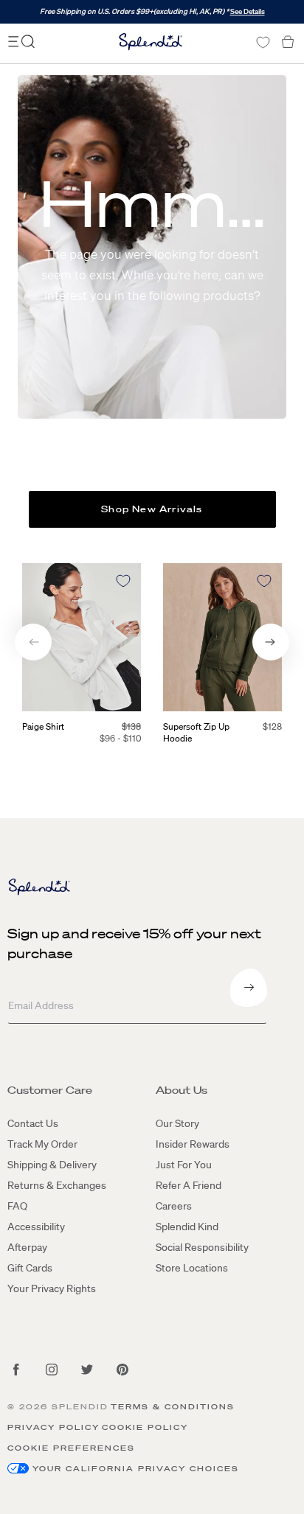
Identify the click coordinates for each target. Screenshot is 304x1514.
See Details (247, 11)
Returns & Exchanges (56, 1185)
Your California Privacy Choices (135, 1468)
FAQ (17, 1206)
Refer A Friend (188, 1185)
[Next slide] (270, 642)
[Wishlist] (263, 42)
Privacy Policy (53, 1427)
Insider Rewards (192, 1144)
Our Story (177, 1123)
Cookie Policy (145, 1427)
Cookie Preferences (71, 1448)
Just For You (184, 1164)
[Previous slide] (33, 642)
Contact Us (32, 1123)
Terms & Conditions (173, 1406)
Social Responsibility (202, 1247)
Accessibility (36, 1226)
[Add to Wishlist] (123, 581)
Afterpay (27, 1247)
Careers (174, 1206)
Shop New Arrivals (151, 509)
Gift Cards (29, 1267)
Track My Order (42, 1144)
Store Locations (192, 1267)
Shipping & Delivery (52, 1164)
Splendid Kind (187, 1226)
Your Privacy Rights (51, 1288)
